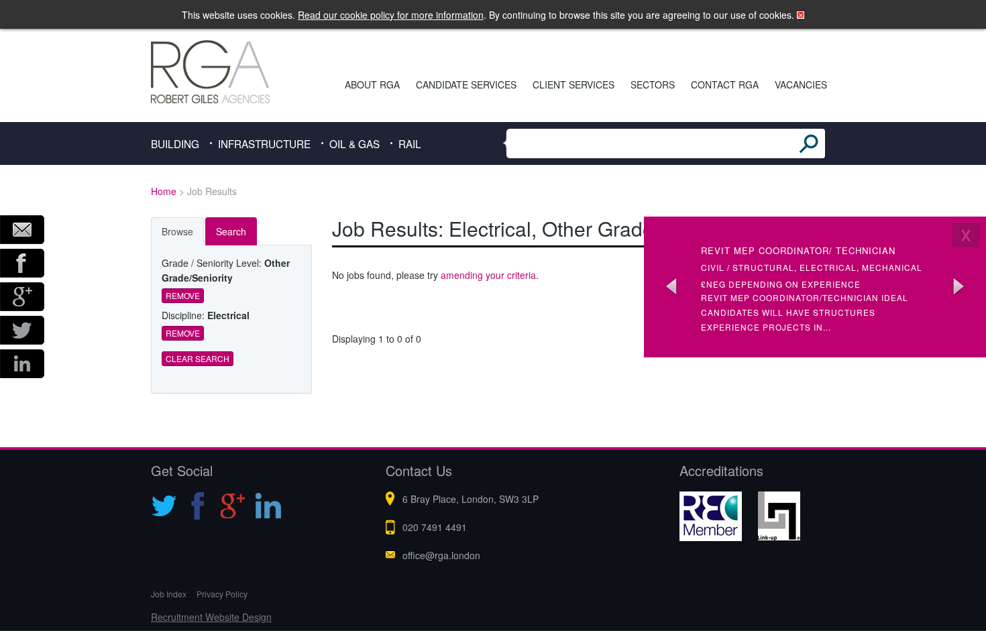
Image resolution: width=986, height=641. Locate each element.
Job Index (168, 593)
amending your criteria (488, 275)
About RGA (372, 84)
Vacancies (801, 84)
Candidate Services (466, 84)
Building (175, 143)
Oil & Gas (354, 143)
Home (163, 191)
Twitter (22, 330)
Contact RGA (725, 84)
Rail (409, 143)
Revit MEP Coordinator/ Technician (798, 250)
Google (22, 296)
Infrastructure (264, 143)
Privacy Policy (222, 593)
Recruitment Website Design (211, 617)
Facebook (22, 263)
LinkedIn (22, 363)
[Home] (229, 71)
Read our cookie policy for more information (391, 14)
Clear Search (197, 358)
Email (22, 229)
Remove (183, 295)
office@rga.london (441, 555)
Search (231, 231)
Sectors (653, 84)
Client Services (573, 84)
